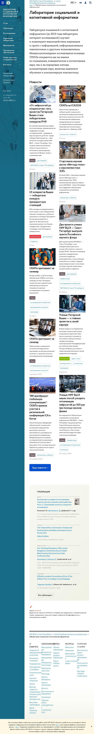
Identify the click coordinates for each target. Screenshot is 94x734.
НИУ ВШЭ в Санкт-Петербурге (40, 634)
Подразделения (35, 664)
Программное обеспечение (8, 51)
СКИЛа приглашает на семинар (41, 269)
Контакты (7, 64)
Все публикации (45, 595)
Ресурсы (69, 643)
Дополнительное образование (47, 692)
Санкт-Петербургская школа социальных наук (70, 634)
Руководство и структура (33, 659)
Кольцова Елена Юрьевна (9, 81)
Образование (48, 643)
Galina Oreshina (42, 536)
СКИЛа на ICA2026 (70, 105)
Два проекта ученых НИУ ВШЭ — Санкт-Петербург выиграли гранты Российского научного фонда (70, 231)
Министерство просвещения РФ (82, 665)
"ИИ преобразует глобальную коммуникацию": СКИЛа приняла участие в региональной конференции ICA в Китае (40, 407)
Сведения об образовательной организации (35, 652)
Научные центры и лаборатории (58, 655)
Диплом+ (44, 688)
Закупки (32, 684)
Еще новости (39, 467)
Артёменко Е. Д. (54, 510)
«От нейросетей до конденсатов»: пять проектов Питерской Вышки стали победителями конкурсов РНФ (41, 113)
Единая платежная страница (33, 710)
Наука (56, 643)
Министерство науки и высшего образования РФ (82, 655)
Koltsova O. (52, 559)
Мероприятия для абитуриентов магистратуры (46, 661)
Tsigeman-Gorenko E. (45, 584)
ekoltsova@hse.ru (9, 100)
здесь (57, 725)
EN (75, 2)
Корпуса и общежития (33, 679)
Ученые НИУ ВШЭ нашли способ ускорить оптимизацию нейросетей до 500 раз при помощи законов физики (72, 403)
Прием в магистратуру (46, 684)
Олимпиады (45, 674)
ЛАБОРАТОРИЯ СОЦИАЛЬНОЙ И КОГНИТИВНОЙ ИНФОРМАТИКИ (10, 12)
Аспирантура (45, 697)
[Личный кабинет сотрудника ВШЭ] (85, 3)
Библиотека (69, 647)
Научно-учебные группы (56, 663)
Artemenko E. (42, 559)
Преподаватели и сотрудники (35, 668)
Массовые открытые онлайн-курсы (82, 673)
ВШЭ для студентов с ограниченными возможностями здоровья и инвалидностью (35, 693)
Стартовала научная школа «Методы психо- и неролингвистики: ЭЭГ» (72, 166)
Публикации (8, 28)
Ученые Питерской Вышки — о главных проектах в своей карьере (70, 319)
